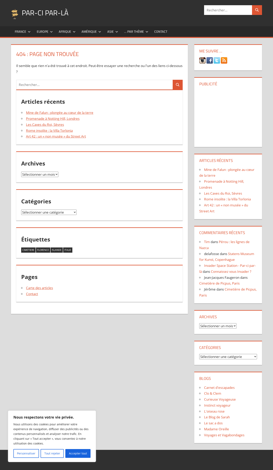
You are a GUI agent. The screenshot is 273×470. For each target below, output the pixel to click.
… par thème (134, 31)
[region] (52, 436)
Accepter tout (78, 453)
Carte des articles (39, 288)
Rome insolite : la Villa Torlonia (49, 130)
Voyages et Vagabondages (224, 435)
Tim (207, 241)
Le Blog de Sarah (217, 417)
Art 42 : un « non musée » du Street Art (56, 136)
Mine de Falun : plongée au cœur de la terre (59, 112)
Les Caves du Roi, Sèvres (45, 124)
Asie (110, 31)
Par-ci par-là (45, 12)
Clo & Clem (212, 393)
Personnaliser (26, 453)
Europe (42, 31)
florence (43, 250)
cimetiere (28, 250)
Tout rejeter (52, 453)
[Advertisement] (228, 115)
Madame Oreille (216, 429)
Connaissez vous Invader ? (231, 271)
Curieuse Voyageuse (220, 399)
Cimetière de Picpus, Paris (219, 283)
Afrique (65, 31)
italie (67, 250)
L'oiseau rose (214, 411)
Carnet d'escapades (219, 387)
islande (57, 250)
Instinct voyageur (217, 405)
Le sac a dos (213, 423)
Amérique (89, 31)
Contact (160, 31)
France (20, 31)
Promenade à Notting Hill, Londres (53, 118)
